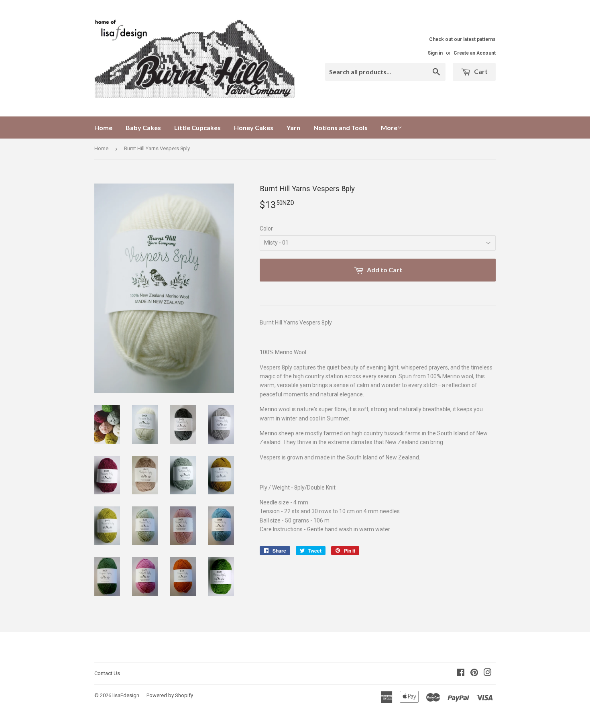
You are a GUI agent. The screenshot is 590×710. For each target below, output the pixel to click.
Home (103, 127)
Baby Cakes (143, 127)
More (389, 127)
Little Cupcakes (197, 127)
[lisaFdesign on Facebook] (460, 673)
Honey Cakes (253, 127)
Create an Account (475, 53)
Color (266, 228)
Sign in (435, 53)
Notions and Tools (340, 127)
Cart (480, 71)
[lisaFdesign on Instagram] (488, 673)
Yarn (293, 127)
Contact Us (107, 673)
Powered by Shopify (169, 695)
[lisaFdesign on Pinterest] (474, 673)
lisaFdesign (125, 695)
